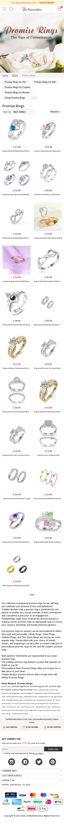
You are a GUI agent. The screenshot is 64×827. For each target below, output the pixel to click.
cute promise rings (29, 700)
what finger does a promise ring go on (20, 693)
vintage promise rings (34, 710)
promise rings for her (20, 686)
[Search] (11, 8)
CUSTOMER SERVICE (12, 775)
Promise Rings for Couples (17, 87)
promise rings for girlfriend (39, 703)
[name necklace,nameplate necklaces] (32, 8)
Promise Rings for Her (15, 81)
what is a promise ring (40, 690)
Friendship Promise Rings (20, 714)
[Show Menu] (4, 9)
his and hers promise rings (20, 703)
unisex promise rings (13, 707)
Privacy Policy (38, 753)
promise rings (6, 686)
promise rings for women (22, 689)
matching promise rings (14, 697)
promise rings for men (39, 686)
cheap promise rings (40, 693)
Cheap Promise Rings (15, 97)
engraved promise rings (43, 707)
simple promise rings (30, 697)
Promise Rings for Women (17, 92)
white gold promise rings (14, 700)
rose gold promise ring (45, 697)
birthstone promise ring (19, 710)
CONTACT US (8, 780)
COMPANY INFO (9, 770)
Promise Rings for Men (45, 81)
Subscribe (53, 749)
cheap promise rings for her (46, 700)
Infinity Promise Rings (49, 710)
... (34, 97)
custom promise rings (28, 707)
